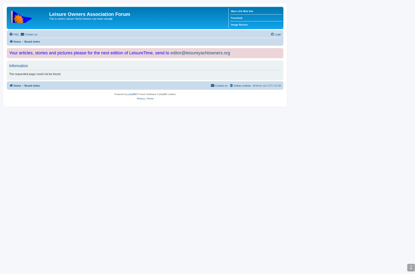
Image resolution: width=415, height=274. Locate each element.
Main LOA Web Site (242, 11)
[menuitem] (14, 34)
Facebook (237, 18)
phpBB (132, 94)
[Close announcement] (280, 51)
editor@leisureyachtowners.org (200, 53)
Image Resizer (239, 24)
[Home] (28, 15)
